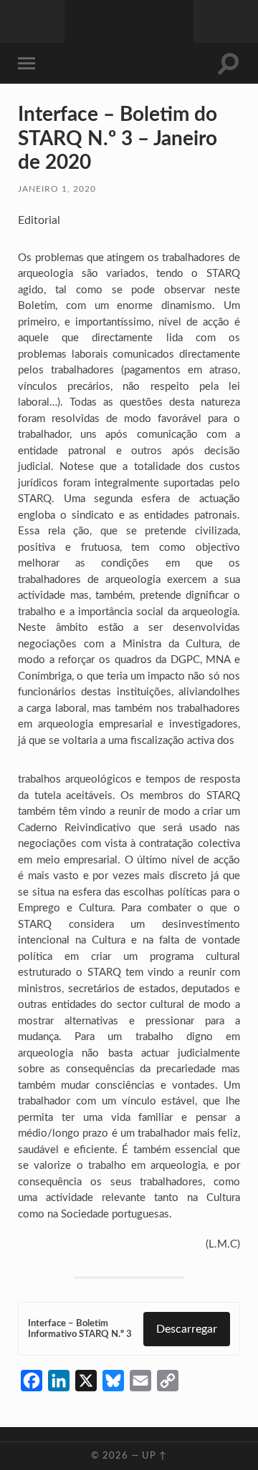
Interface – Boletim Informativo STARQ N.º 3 (80, 1328)
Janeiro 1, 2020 (57, 189)
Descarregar (186, 1329)
